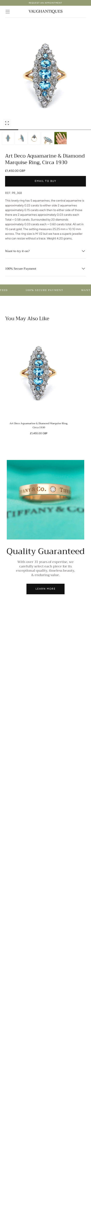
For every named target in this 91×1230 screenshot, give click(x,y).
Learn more (46, 588)
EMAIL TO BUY (45, 181)
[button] (7, 11)
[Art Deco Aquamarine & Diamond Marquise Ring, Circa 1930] (38, 373)
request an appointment (45, 2)
